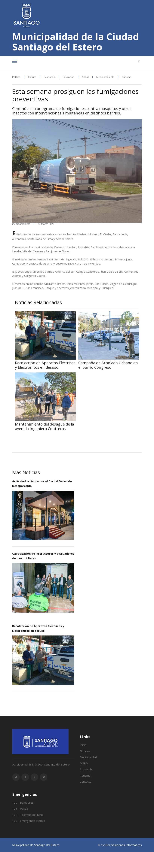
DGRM (84, 763)
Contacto (85, 781)
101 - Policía (20, 808)
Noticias (85, 751)
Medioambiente (105, 77)
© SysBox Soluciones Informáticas (120, 845)
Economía (49, 77)
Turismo (126, 77)
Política (16, 77)
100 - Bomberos (23, 802)
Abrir (43, 515)
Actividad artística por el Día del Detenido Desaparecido (42, 483)
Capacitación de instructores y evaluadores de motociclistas (43, 556)
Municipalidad (88, 757)
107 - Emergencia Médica (28, 821)
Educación (68, 77)
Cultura (32, 77)
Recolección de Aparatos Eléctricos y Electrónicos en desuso (38, 628)
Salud (85, 77)
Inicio (83, 745)
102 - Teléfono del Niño (27, 815)
